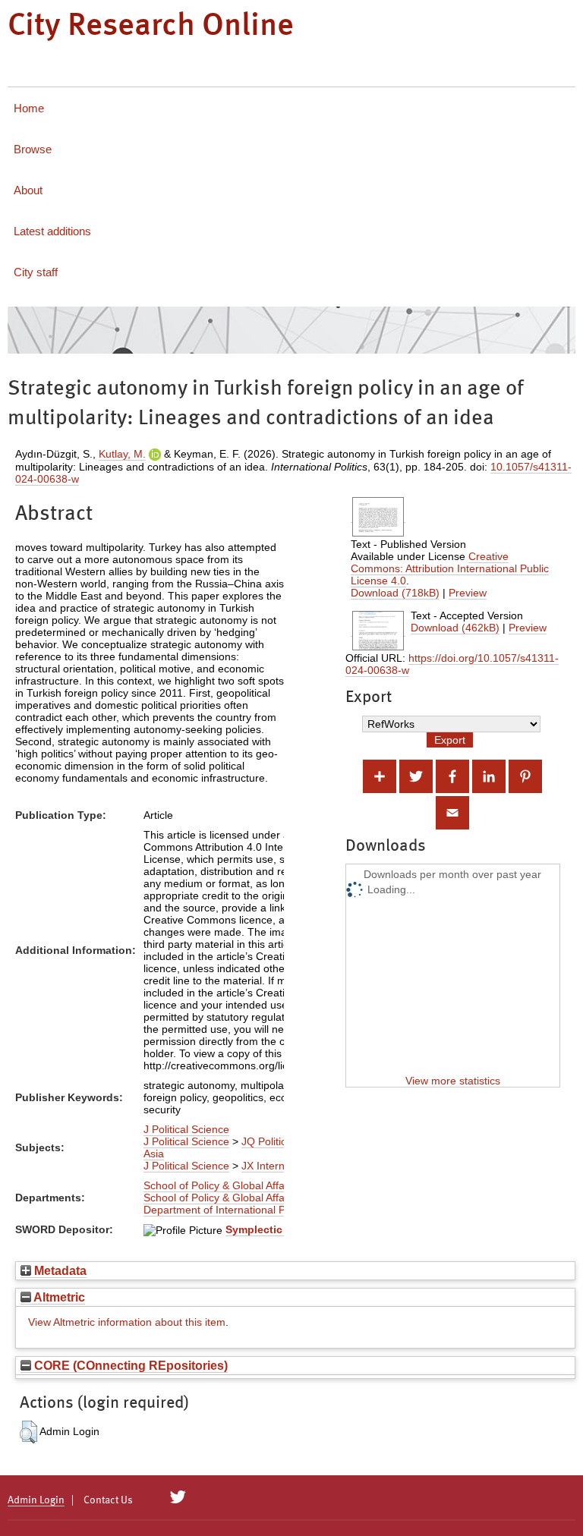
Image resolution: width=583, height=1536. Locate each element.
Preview (468, 593)
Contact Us (108, 1500)
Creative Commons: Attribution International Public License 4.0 (450, 568)
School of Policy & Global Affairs (219, 1185)
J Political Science (186, 1129)
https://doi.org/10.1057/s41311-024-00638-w (452, 664)
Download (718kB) (395, 593)
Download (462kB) (455, 628)
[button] (28, 1432)
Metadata (59, 1270)
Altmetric (58, 1297)
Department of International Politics (227, 1210)
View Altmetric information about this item (126, 1322)
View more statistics (452, 1081)
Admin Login (36, 1500)
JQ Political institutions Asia (245, 1147)
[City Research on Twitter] (178, 1497)
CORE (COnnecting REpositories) (129, 1365)
